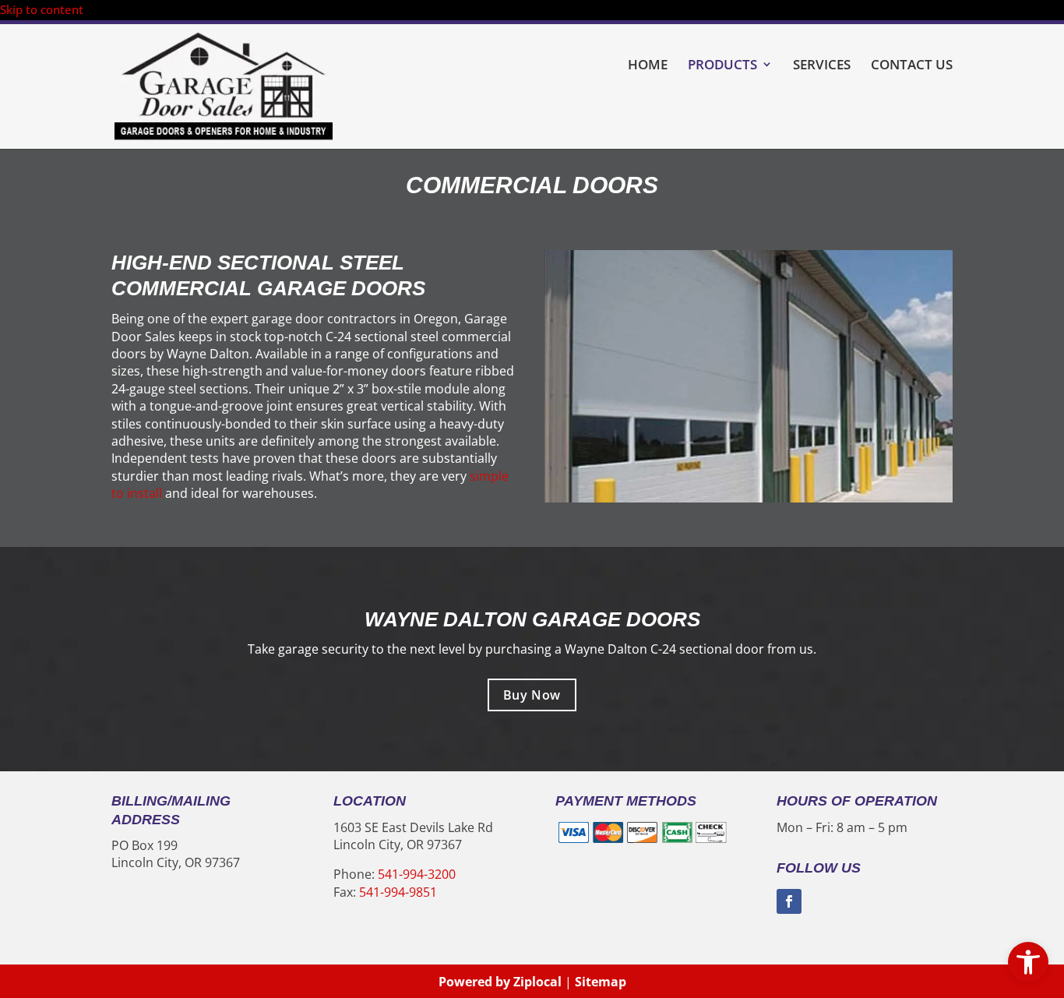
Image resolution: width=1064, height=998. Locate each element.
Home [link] (648, 65)
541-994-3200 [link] (417, 874)
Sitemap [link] (600, 981)
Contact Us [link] (912, 65)
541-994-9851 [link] (398, 892)
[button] (789, 901)
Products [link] (722, 65)
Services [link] (822, 65)
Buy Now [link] (532, 695)
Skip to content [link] (41, 9)
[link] (1028, 962)
